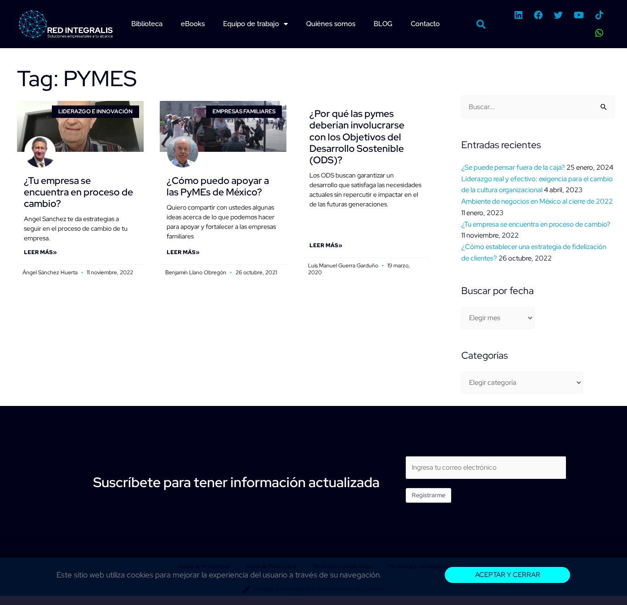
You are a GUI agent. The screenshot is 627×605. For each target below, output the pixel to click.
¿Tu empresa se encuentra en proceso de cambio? (78, 192)
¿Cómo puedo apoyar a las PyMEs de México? (218, 186)
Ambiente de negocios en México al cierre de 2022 (537, 201)
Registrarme (428, 495)
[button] (481, 24)
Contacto (425, 24)
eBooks (193, 24)
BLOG (383, 24)
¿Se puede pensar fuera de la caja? (513, 167)
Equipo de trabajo (251, 24)
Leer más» (40, 252)
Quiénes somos (330, 24)
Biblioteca (146, 24)
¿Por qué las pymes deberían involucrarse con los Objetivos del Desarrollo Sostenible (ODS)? (356, 136)
